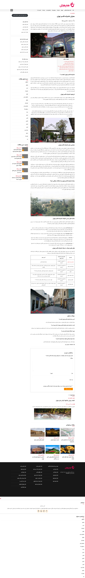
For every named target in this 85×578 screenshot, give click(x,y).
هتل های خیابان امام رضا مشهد (22, 69)
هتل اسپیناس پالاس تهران (21, 478)
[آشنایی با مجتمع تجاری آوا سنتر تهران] (38, 449)
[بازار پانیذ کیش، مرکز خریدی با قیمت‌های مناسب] (25, 156)
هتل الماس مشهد (25, 47)
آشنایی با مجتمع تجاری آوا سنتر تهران (38, 458)
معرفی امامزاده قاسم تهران (66, 16)
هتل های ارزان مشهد (38, 484)
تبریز (27, 88)
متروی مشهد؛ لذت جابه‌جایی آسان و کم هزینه (67, 440)
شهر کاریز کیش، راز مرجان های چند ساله (17, 178)
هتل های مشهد (25, 24)
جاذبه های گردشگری (67, 10)
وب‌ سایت (71, 379)
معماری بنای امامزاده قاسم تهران (68, 64)
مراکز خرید (26, 130)
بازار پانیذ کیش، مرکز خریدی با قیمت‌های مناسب (16, 157)
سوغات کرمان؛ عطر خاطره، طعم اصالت (68, 458)
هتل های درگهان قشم (24, 72)
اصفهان (26, 82)
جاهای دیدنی (26, 97)
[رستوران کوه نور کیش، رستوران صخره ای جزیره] (25, 149)
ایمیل (51, 373)
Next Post (72, 395)
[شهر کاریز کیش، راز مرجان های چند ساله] (25, 177)
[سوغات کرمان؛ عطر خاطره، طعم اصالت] (67, 449)
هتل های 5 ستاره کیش (24, 64)
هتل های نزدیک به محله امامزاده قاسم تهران (66, 69)
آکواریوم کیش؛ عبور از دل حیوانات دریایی (17, 164)
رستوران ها (54, 10)
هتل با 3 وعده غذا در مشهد (23, 67)
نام (72, 373)
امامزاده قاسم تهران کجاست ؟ (69, 61)
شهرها (62, 10)
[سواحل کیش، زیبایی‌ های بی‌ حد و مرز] (25, 170)
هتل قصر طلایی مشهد (24, 41)
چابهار (27, 100)
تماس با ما (39, 10)
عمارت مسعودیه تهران (55, 440)
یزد (27, 139)
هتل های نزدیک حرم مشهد (23, 61)
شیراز (27, 115)
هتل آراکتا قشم (23, 487)
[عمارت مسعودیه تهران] (53, 432)
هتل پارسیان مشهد (24, 49)
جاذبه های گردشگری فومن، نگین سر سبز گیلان (53, 458)
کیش (27, 127)
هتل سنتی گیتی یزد (23, 481)
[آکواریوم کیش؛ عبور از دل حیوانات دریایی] (25, 163)
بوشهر (27, 85)
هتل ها (58, 10)
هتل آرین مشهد (25, 29)
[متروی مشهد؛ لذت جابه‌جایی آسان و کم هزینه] (67, 432)
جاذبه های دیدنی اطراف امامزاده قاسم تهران (67, 67)
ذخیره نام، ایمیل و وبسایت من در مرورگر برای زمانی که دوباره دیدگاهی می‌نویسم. (57, 386)
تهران (74, 398)
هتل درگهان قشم (39, 472)
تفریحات (26, 91)
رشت (27, 112)
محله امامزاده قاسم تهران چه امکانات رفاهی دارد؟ (66, 66)
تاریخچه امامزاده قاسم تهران (69, 63)
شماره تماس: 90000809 (70, 473)
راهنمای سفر (48, 10)
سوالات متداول (71, 70)
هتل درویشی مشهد (24, 44)
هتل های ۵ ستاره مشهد (38, 475)
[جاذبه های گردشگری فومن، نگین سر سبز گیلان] (53, 449)
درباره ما (43, 10)
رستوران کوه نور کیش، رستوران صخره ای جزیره (17, 150)
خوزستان (26, 103)
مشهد (27, 133)
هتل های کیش (25, 27)
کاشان (27, 121)
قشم (27, 118)
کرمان (27, 124)
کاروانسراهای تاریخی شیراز (39, 440)
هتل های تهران (55, 475)
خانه (73, 10)
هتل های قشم (55, 472)
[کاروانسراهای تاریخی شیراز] (38, 432)
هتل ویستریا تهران (70, 262)
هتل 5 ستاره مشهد (24, 32)
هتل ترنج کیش (23, 472)
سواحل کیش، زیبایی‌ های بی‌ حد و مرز (17, 171)
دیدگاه (71, 358)
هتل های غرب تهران (38, 478)
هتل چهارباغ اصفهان (22, 484)
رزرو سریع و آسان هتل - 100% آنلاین (20, 15)
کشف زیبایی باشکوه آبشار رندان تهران (65, 401)
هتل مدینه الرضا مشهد (24, 52)
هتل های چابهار (55, 478)
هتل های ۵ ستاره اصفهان (38, 481)
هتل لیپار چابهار (23, 469)
